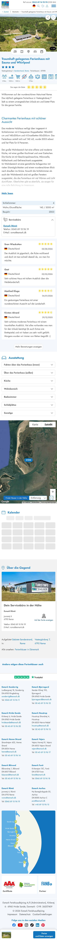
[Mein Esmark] (47, 6)
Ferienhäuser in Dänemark (27, 649)
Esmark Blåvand (9, 765)
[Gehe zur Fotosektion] (15, 51)
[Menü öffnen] (53, 6)
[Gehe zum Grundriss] (22, 51)
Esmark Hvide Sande (11, 713)
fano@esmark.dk (38, 774)
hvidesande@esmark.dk (11, 722)
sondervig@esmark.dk (11, 696)
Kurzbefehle (26, 502)
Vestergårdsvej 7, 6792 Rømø (42, 641)
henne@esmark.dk (9, 751)
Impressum (12, 914)
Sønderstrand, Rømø (21, 71)
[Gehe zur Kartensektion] (28, 51)
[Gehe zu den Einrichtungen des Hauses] (35, 51)
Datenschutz (24, 914)
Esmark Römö (10, 225)
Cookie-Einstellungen (42, 914)
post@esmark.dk (38, 800)
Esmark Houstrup (39, 713)
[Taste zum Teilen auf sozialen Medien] (47, 17)
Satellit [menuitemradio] (48, 424)
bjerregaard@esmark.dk (41, 699)
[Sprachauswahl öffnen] (34, 6)
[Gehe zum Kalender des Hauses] (42, 51)
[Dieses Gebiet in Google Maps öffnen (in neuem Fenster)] (5, 501)
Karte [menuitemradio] (35, 424)
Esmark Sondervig (10, 687)
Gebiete (15, 639)
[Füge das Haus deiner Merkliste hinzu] (53, 17)
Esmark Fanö (37, 765)
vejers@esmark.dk (39, 748)
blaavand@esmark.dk (10, 774)
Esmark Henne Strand (11, 739)
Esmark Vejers (38, 739)
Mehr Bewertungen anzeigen (28, 346)
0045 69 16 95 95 (40, 2)
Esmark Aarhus (38, 788)
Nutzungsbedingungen (48, 502)
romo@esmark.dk (17, 627)
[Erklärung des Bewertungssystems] (28, 66)
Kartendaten (36, 502)
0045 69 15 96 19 (18, 624)
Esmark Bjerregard (40, 687)
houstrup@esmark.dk (40, 725)
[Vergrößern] (53, 491)
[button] (28, 460)
